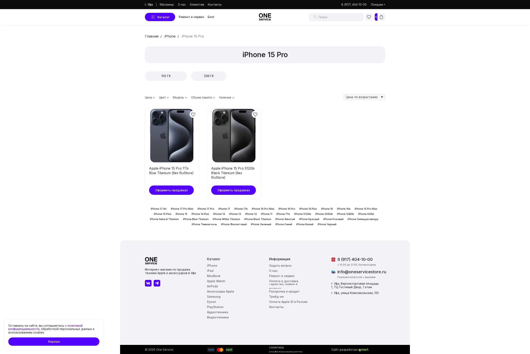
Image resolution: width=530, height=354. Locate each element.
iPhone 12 (251, 214)
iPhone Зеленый (261, 224)
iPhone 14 (219, 214)
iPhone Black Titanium (257, 219)
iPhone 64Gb (366, 214)
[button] (281, 265)
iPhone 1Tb (283, 214)
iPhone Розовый (333, 219)
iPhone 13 (235, 214)
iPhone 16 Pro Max (263, 208)
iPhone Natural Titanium (164, 219)
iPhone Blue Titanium (196, 219)
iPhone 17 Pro (206, 208)
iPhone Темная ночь (204, 224)
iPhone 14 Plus (200, 214)
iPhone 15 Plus (162, 214)
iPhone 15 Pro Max (366, 208)
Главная (151, 36)
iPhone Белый (304, 224)
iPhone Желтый (285, 219)
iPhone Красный (309, 219)
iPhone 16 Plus (308, 208)
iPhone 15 (181, 214)
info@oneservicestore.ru (361, 271)
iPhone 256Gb (324, 214)
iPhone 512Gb (302, 214)
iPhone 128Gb (345, 214)
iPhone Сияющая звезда (363, 219)
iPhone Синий (283, 224)
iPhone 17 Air (159, 208)
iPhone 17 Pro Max (182, 208)
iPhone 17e (241, 208)
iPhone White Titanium (226, 219)
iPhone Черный (327, 224)
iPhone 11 (266, 214)
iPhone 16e (344, 208)
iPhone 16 (327, 208)
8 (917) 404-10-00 (355, 259)
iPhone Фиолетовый (234, 224)
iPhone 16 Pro (286, 208)
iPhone (170, 36)
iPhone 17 (224, 208)
